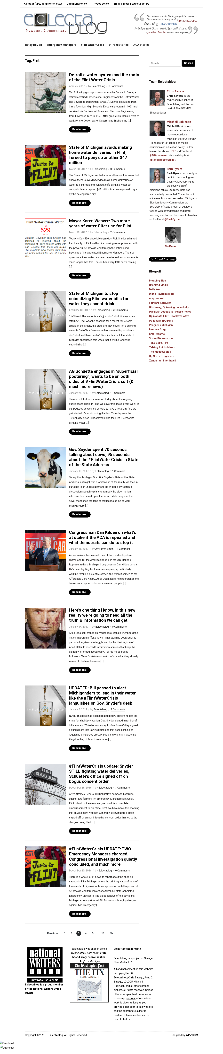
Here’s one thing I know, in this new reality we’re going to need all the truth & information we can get (102, 615)
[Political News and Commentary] (65, 23)
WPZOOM (192, 1035)
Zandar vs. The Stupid (162, 360)
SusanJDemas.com (161, 338)
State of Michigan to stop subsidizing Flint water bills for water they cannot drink (99, 298)
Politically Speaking (161, 320)
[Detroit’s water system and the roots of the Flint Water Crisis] (45, 92)
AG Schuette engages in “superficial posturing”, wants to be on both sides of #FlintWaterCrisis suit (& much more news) (103, 379)
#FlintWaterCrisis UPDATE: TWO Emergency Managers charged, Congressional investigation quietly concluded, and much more (103, 856)
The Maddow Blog (160, 351)
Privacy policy (100, 3)
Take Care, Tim (158, 342)
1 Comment (118, 393)
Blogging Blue (157, 280)
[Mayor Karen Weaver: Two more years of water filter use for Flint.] (45, 238)
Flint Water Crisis (92, 44)
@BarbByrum (172, 219)
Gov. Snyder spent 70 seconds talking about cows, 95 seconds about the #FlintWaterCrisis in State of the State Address (103, 457)
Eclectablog (98, 86)
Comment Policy (77, 3)
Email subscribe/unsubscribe (131, 3)
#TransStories (118, 44)
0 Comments (116, 86)
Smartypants (157, 333)
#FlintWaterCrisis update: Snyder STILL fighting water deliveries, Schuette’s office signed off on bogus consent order (101, 774)
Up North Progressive (162, 356)
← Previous (51, 933)
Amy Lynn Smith (104, 548)
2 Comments (117, 232)
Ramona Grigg (158, 329)
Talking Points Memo (162, 347)
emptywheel (156, 298)
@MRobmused (158, 155)
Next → (114, 933)
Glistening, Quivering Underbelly (169, 307)
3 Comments (120, 310)
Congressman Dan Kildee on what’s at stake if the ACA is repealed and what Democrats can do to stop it (102, 537)
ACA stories (141, 44)
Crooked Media (158, 285)
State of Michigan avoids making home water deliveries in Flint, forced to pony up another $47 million (100, 155)
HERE (173, 151)
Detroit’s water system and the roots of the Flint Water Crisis (104, 77)
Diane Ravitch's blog (161, 293)
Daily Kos (154, 289)
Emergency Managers (61, 44)
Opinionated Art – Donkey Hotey (169, 316)
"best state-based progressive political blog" (90, 957)
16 (102, 933)
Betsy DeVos (33, 44)
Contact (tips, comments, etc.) (43, 3)
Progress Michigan (161, 325)
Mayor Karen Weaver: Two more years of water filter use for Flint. (101, 223)
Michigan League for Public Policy (170, 311)
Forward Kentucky (160, 302)
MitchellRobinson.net (162, 159)
